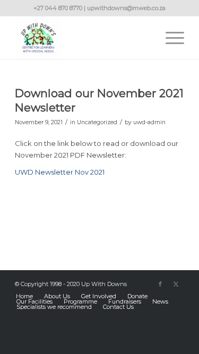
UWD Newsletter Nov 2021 (60, 172)
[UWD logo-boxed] (82, 37)
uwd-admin (149, 122)
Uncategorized (97, 122)
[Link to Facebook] (160, 284)
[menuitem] (169, 37)
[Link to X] (176, 284)
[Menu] (169, 37)
